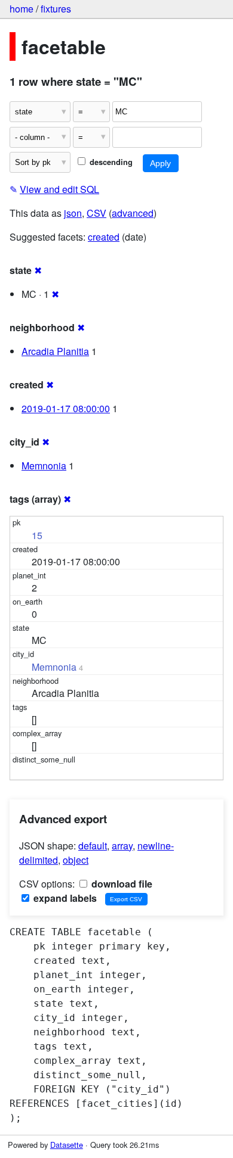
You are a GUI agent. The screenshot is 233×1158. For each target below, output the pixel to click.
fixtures (56, 8)
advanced (133, 213)
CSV (96, 213)
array (122, 845)
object (75, 860)
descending (110, 162)
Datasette (66, 1144)
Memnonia (44, 465)
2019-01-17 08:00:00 (66, 408)
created (103, 237)
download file (120, 884)
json (73, 213)
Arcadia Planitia (55, 351)
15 (37, 535)
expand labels (64, 898)
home (21, 8)
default (92, 845)
